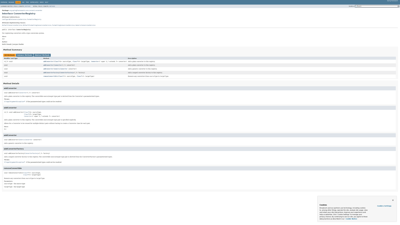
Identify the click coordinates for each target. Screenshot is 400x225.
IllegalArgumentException (14, 101)
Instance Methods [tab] (24, 55)
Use (23, 2)
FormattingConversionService (63, 25)
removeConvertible (50, 76)
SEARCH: (351, 6)
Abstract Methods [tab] (42, 55)
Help (46, 2)
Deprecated (34, 2)
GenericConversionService (85, 25)
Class (56, 61)
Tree (27, 2)
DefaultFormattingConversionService (37, 25)
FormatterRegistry (34, 19)
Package (11, 2)
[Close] (393, 200)
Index (42, 2)
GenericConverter (61, 69)
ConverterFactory (66, 72)
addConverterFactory (51, 72)
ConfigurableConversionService (14, 19)
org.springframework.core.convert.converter (25, 10)
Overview (4, 2)
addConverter (48, 61)
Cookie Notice (351, 219)
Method (27, 6)
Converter (95, 61)
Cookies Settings (384, 206)
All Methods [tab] (9, 55)
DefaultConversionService (12, 25)
